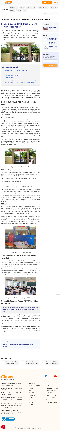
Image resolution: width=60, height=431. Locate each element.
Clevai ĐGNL (32, 393)
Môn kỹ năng (53, 7)
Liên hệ (47, 400)
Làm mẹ (19, 10)
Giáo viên (31, 402)
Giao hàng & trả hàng (51, 390)
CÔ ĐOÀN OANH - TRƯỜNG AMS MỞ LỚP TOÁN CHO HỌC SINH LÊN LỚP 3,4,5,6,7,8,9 (18, 345)
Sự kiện (31, 404)
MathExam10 (32, 395)
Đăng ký (56, 2)
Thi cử (25, 10)
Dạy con (22, 7)
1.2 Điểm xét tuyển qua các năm (12, 75)
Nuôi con (12, 10)
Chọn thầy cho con (31, 7)
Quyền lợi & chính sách (51, 395)
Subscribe (50, 65)
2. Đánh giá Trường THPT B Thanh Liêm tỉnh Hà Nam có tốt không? (20, 80)
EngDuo (31, 397)
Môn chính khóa (13, 7)
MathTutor (31, 390)
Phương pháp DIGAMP (34, 385)
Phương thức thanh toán (52, 393)
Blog (47, 383)
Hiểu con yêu (4, 19)
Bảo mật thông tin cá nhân (52, 388)
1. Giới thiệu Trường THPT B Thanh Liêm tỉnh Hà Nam (16, 70)
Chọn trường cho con (43, 7)
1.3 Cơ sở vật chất (9, 77)
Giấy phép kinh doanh (51, 402)
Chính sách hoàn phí (51, 397)
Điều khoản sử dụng (51, 385)
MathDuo (31, 388)
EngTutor (31, 400)
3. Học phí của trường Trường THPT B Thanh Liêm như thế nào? (19, 82)
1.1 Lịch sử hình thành (10, 73)
